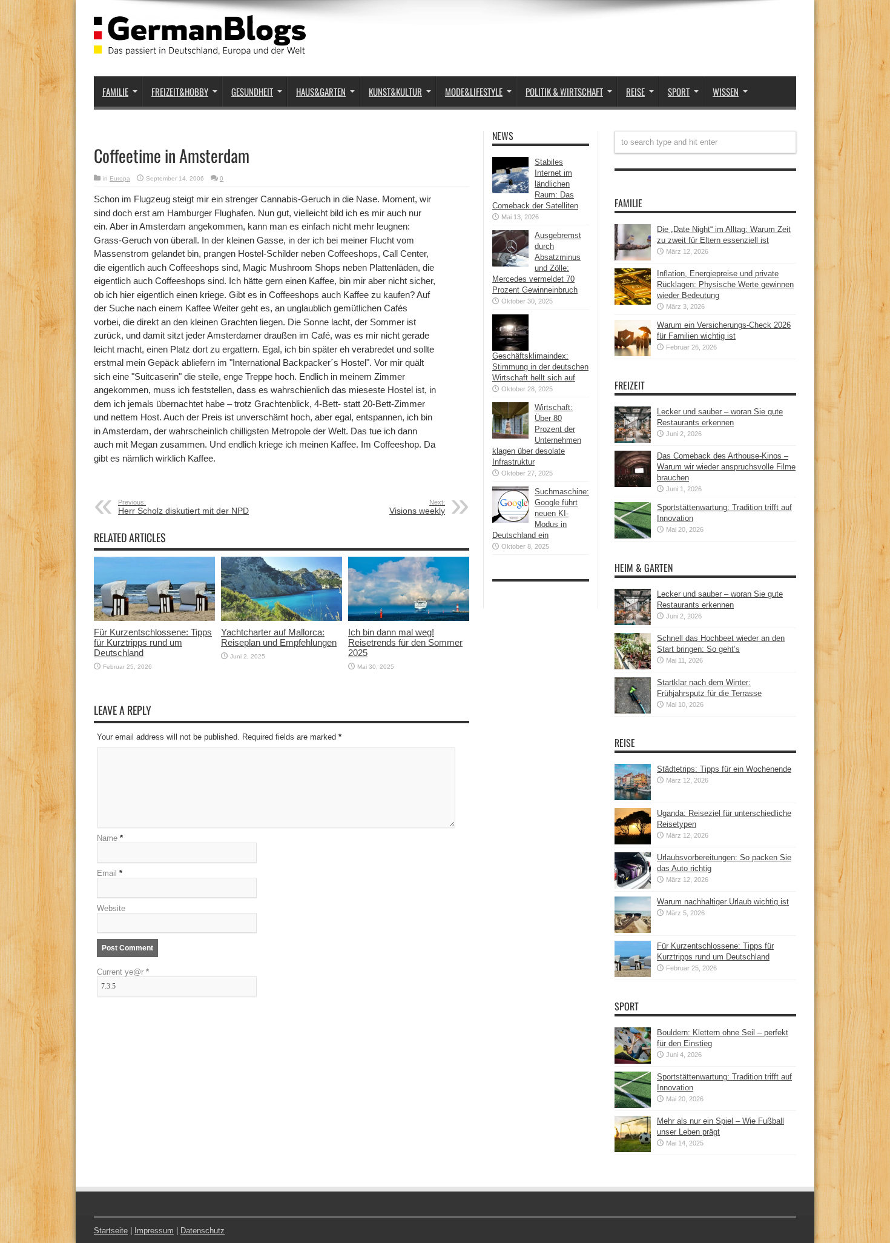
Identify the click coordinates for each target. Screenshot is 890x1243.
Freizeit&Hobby (179, 91)
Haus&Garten (321, 91)
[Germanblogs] (200, 46)
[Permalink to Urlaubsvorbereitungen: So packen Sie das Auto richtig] (633, 885)
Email (107, 873)
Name (107, 838)
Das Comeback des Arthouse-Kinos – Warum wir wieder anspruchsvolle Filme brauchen (726, 466)
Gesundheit (252, 91)
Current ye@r (123, 971)
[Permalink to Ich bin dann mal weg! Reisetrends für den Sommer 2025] (408, 618)
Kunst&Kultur (395, 91)
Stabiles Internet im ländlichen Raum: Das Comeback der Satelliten (535, 183)
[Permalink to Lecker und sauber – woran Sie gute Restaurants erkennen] (633, 440)
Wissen (726, 91)
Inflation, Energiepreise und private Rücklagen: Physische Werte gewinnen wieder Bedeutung (725, 284)
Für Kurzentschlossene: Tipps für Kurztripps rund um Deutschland (153, 642)
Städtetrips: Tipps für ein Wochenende (724, 769)
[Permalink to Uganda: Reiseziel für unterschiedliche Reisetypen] (633, 841)
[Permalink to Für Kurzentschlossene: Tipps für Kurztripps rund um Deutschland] (154, 618)
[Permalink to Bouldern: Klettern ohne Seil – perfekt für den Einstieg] (633, 1061)
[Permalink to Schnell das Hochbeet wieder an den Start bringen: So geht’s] (633, 666)
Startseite (111, 1230)
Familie (115, 91)
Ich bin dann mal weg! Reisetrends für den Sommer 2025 (405, 642)
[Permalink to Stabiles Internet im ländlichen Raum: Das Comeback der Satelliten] (510, 190)
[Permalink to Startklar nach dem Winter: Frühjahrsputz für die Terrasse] (633, 710)
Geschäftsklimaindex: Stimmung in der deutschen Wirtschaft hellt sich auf (540, 366)
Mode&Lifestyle (474, 91)
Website (111, 908)
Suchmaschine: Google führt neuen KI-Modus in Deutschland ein (540, 513)
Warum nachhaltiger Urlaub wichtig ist (723, 901)
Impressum (154, 1230)
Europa (120, 178)
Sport (679, 91)
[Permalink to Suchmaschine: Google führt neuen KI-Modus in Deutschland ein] (510, 520)
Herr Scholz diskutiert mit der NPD (183, 507)
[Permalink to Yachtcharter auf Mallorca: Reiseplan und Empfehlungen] (281, 618)
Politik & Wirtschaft (564, 91)
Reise (635, 91)
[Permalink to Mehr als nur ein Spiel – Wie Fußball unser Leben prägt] (633, 1149)
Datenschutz (202, 1230)
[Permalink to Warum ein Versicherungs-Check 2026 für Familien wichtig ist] (633, 353)
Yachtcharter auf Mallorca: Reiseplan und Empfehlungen (279, 637)
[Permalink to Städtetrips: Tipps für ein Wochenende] (633, 797)
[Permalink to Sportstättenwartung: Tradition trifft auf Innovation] (633, 535)
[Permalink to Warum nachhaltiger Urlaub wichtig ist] (633, 930)
